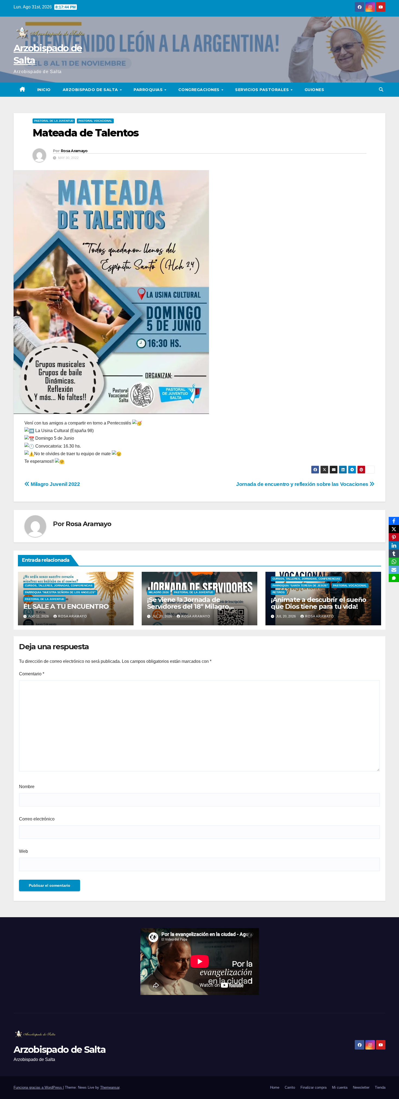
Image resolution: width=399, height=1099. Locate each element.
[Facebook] (394, 521)
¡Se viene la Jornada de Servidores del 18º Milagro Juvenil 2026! (188, 606)
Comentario (31, 674)
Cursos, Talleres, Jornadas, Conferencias (59, 585)
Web (23, 851)
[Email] (394, 570)
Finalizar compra (313, 1087)
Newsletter (361, 1087)
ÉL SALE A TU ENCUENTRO (66, 606)
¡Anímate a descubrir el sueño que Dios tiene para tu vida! (318, 603)
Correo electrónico (37, 819)
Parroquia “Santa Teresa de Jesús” (300, 585)
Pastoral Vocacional (95, 120)
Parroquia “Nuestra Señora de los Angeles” (60, 592)
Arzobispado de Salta (91, 89)
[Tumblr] (394, 554)
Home (274, 1087)
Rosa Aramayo (74, 150)
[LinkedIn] (394, 545)
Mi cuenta (339, 1087)
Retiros (279, 592)
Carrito (290, 1087)
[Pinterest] (394, 537)
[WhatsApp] (394, 562)
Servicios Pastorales (262, 89)
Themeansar (109, 1087)
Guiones (314, 89)
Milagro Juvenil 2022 (55, 484)
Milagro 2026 (159, 592)
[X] (394, 529)
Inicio (44, 89)
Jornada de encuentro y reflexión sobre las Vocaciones (302, 484)
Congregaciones (199, 89)
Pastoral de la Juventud (53, 120)
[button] (381, 89)
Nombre (26, 786)
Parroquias (149, 89)
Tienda (380, 1087)
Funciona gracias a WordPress (38, 1087)
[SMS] (394, 578)
